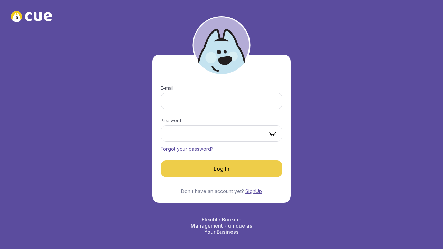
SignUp (253, 191)
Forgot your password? (187, 149)
